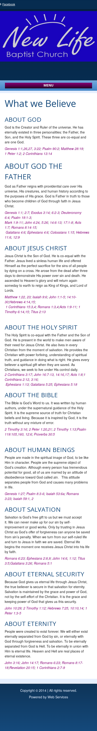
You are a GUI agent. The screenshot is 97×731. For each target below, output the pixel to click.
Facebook (8, 4)
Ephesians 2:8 (37, 558)
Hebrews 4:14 (19, 301)
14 (81, 608)
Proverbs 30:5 (44, 434)
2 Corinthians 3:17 (18, 374)
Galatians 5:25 (41, 384)
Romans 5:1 (43, 563)
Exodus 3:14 (40, 212)
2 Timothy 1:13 (65, 429)
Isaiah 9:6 (39, 297)
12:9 (16, 237)
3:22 (37, 148)
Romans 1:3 (47, 306)
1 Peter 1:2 (13, 153)
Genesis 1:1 (14, 148)
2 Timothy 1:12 (34, 608)
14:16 (60, 374)
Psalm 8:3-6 (35, 493)
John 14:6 (60, 558)
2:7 (26, 212)
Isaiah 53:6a (55, 493)
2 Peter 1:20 (38, 429)
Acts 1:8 (77, 374)
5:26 (44, 222)
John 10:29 (13, 608)
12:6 (28, 434)
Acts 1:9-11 (68, 306)
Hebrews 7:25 (58, 608)
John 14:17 (29, 662)
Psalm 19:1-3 (21, 217)
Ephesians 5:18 (65, 384)
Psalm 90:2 (50, 148)
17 (67, 374)
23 (29, 297)
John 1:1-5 (57, 297)
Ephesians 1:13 (17, 384)
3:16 (34, 379)
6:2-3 (55, 212)
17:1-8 (68, 222)
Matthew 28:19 (72, 148)
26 (25, 148)
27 (30, 148)
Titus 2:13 (38, 311)
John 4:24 (32, 222)
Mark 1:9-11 (14, 222)
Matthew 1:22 (15, 297)
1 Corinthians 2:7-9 (50, 667)
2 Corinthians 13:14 (37, 153)
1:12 (72, 558)
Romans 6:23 (15, 558)
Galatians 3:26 (21, 563)
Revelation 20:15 (22, 667)
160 (21, 434)
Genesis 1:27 (14, 493)
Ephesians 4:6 (37, 232)
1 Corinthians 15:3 (19, 306)
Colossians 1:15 (62, 232)
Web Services (58, 697)
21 (50, 429)
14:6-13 (55, 222)
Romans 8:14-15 (23, 227)
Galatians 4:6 (15, 232)
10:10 (74, 608)
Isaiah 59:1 (21, 498)
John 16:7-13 (44, 374)
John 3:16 (12, 662)
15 (33, 301)
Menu (48, 85)
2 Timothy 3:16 (16, 429)
